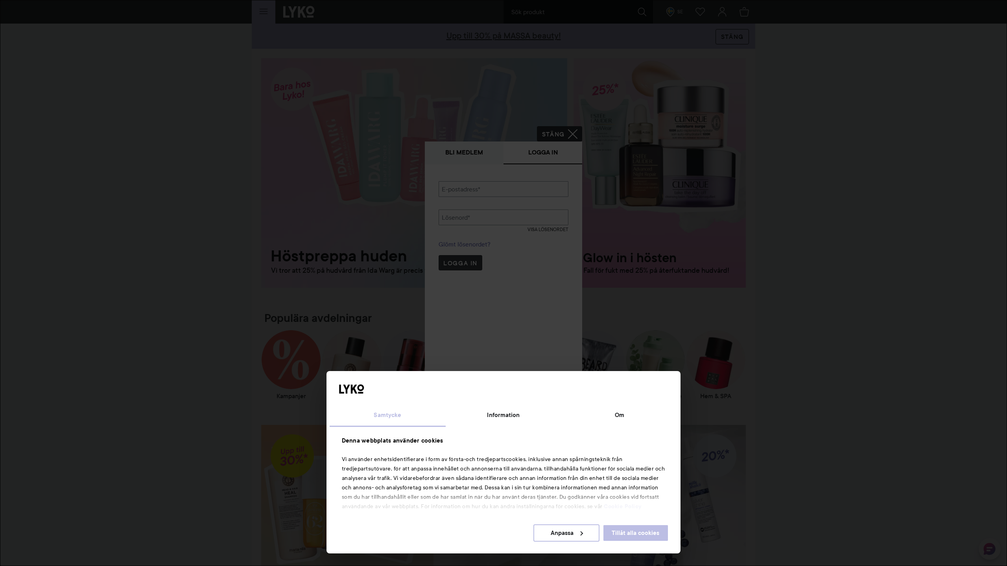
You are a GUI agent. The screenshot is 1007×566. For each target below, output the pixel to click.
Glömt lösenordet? (465, 244)
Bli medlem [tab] (464, 152)
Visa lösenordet (547, 229)
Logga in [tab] (543, 152)
